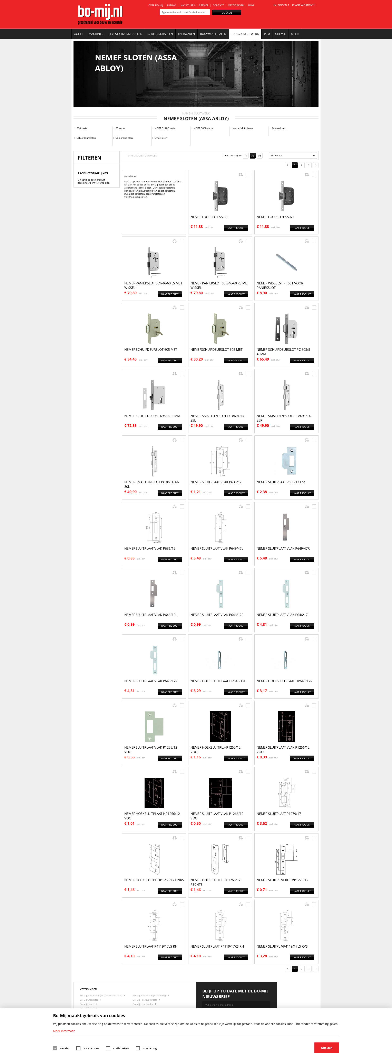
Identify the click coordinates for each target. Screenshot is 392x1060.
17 (245, 155)
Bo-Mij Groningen (89, 999)
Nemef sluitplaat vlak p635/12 (216, 482)
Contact (218, 5)
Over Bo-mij (155, 5)
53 (259, 155)
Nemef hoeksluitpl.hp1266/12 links (154, 880)
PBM (267, 34)
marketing (150, 1048)
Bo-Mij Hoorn (87, 1004)
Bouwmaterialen (213, 34)
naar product (236, 227)
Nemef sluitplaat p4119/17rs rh (217, 946)
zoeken (227, 12)
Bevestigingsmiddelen (125, 34)
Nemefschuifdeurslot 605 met (216, 349)
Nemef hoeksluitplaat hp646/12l (218, 681)
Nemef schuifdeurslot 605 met (150, 349)
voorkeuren (91, 1048)
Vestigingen (236, 5)
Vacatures (188, 5)
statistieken (121, 1048)
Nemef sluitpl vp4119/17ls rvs (282, 946)
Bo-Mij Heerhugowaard (145, 999)
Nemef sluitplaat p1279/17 (279, 813)
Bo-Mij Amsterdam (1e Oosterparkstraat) (101, 995)
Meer (295, 34)
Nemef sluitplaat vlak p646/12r (217, 615)
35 (252, 155)
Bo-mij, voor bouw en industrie (100, 14)
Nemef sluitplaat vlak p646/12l (150, 615)
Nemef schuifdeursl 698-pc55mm (152, 416)
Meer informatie (64, 1031)
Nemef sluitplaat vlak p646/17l (283, 615)
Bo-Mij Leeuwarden (143, 1004)
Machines (96, 34)
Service (203, 5)
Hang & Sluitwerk (245, 34)
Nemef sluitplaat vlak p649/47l (216, 548)
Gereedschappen (160, 34)
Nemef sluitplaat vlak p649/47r (283, 548)
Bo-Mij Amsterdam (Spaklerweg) (150, 995)
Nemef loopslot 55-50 (208, 217)
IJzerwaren (186, 34)
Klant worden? (303, 5)
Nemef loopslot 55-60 (275, 217)
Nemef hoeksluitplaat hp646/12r (284, 681)
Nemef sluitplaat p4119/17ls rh (150, 946)
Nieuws (172, 5)
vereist (64, 1048)
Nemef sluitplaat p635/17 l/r (281, 482)
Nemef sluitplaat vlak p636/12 (149, 548)
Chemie (280, 34)
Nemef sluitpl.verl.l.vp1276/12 (282, 880)
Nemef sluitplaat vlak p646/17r (150, 681)
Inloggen (280, 5)
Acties (79, 34)
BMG (251, 5)
